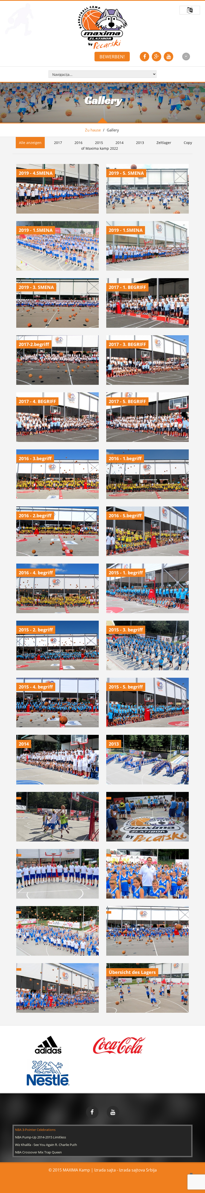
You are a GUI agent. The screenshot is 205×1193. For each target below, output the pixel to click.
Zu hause (93, 129)
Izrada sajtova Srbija (138, 1170)
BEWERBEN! (112, 57)
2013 (140, 142)
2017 (58, 142)
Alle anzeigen (30, 142)
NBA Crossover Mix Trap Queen (38, 1152)
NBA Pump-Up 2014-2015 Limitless (40, 1137)
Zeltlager (163, 142)
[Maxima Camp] (102, 27)
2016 (78, 142)
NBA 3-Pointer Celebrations (35, 1129)
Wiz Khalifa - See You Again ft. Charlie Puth (46, 1144)
